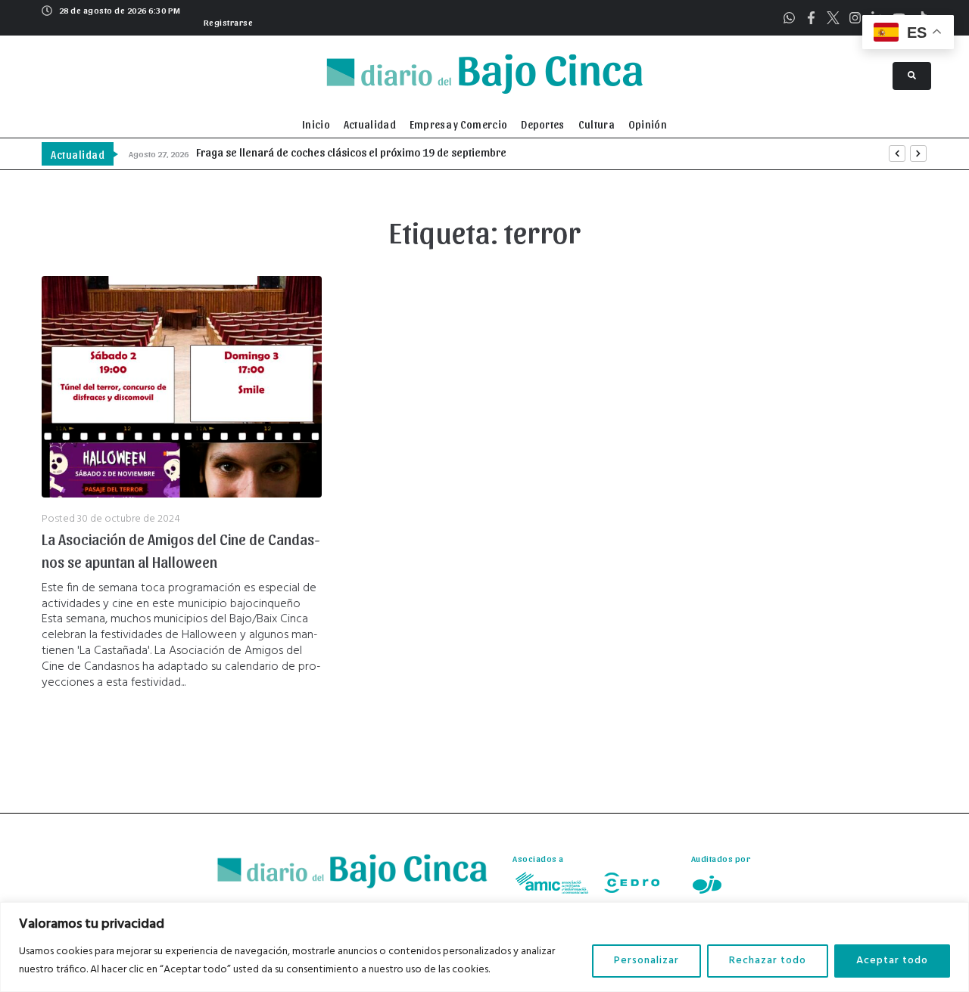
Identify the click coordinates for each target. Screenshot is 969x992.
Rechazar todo (767, 960)
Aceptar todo (892, 960)
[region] (484, 947)
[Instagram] (855, 17)
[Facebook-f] (811, 17)
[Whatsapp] (789, 17)
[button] (227, 20)
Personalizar (646, 960)
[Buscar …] (912, 76)
